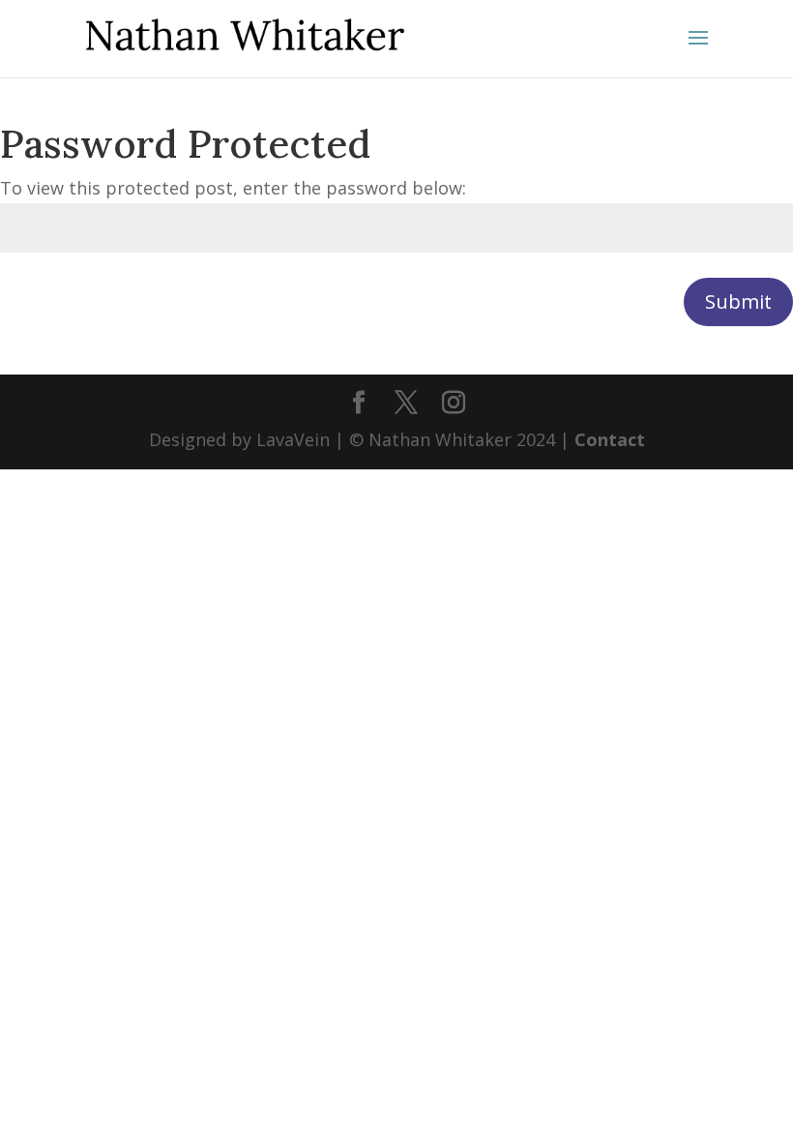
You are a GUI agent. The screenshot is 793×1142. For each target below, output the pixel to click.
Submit (738, 301)
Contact (609, 439)
